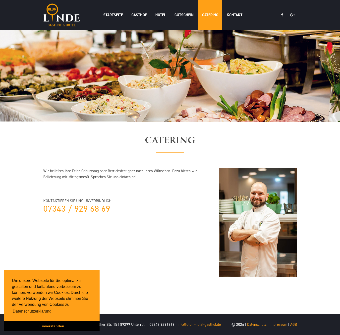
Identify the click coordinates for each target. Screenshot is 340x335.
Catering (210, 14)
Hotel (160, 14)
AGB (293, 324)
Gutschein (184, 14)
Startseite (113, 14)
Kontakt (234, 14)
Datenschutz (257, 324)
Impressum (278, 324)
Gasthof (139, 14)
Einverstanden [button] (52, 326)
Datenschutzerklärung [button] (32, 311)
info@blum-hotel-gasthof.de (199, 324)
